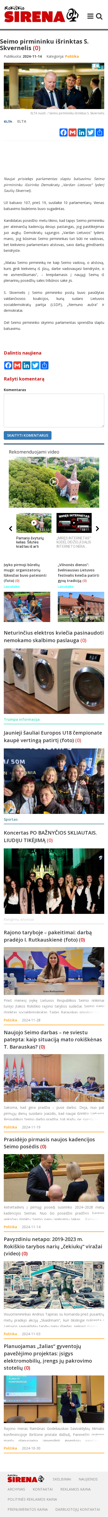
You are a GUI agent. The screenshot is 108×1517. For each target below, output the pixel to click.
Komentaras (15, 389)
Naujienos (88, 1479)
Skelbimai (62, 1479)
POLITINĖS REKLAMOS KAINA (32, 1499)
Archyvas (16, 1489)
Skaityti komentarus (27, 435)
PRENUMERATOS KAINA (28, 1509)
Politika (10, 1020)
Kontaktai (43, 1489)
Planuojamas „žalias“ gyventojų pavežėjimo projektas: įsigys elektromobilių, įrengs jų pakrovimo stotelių (48, 1357)
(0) (36, 48)
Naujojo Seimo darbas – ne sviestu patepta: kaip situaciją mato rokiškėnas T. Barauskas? (53, 1039)
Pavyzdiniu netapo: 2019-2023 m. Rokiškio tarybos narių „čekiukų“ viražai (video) (53, 1246)
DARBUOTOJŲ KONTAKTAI (77, 1509)
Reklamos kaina (75, 1489)
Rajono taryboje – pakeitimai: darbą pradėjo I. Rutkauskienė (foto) (48, 936)
